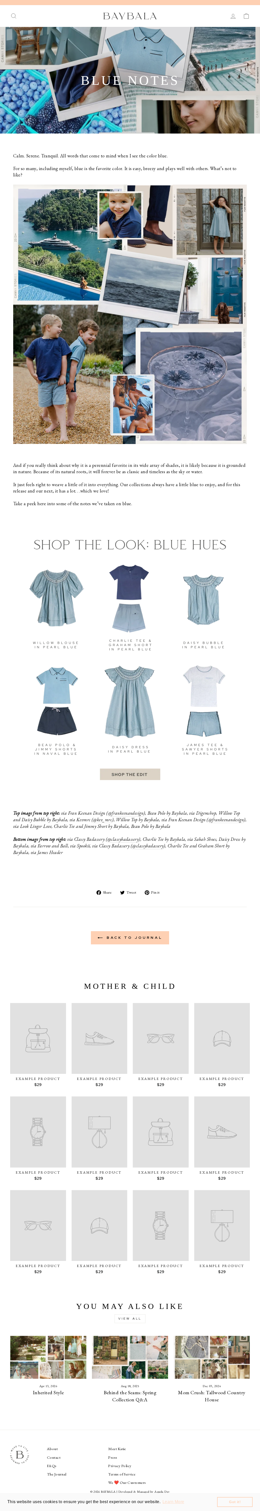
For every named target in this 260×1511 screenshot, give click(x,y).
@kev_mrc (102, 820)
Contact (53, 1457)
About (52, 1448)
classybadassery (125, 839)
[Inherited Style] (48, 1357)
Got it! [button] (235, 1502)
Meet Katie (117, 1448)
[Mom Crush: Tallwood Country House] (212, 1357)
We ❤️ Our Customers (127, 1482)
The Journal (57, 1474)
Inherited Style (48, 1392)
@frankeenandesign (126, 813)
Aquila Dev (162, 1491)
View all (130, 1319)
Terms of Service (121, 1474)
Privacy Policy (119, 1465)
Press (112, 1457)
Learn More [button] (173, 1502)
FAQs (52, 1465)
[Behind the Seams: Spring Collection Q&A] (130, 1357)
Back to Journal (134, 937)
